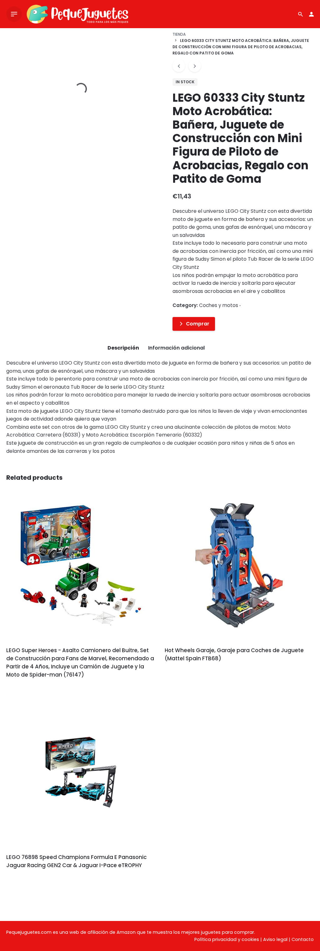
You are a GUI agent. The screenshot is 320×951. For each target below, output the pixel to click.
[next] (194, 65)
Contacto (303, 939)
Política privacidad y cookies (226, 939)
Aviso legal (275, 939)
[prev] (178, 65)
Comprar (197, 323)
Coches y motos (218, 305)
